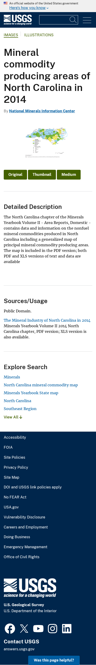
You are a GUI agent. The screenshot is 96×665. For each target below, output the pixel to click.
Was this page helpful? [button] (54, 660)
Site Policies (14, 457)
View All (11, 417)
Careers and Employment (26, 527)
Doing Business (17, 537)
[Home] (18, 24)
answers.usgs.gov (19, 649)
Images (11, 35)
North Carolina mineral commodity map (41, 385)
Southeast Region (20, 408)
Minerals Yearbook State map (31, 393)
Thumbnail (42, 174)
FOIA (8, 447)
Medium (69, 174)
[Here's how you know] (48, 6)
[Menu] (87, 20)
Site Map (11, 477)
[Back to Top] (79, 648)
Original (15, 174)
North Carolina (17, 400)
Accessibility (15, 437)
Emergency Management (25, 547)
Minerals (12, 377)
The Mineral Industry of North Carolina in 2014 (47, 320)
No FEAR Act (15, 497)
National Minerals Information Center (42, 111)
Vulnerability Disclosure (24, 517)
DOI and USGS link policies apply (33, 487)
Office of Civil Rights (21, 557)
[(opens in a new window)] (10, 628)
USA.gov (11, 507)
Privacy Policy (16, 467)
